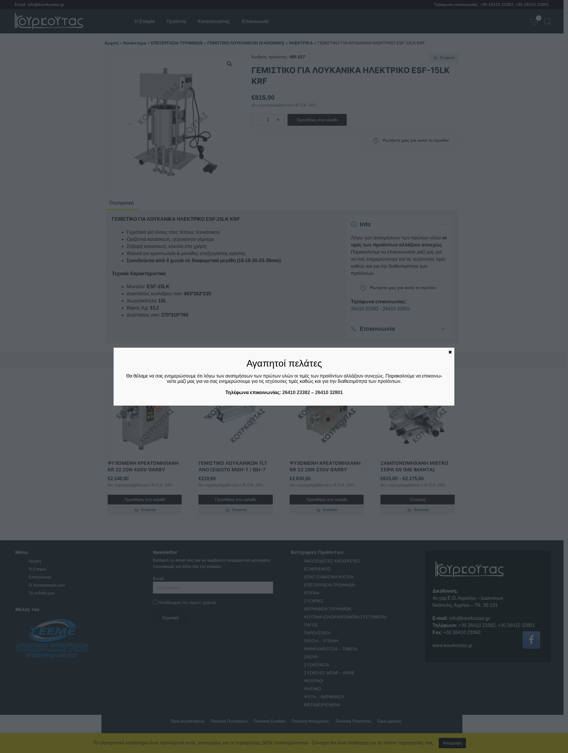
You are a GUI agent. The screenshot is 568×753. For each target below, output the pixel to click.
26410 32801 (329, 392)
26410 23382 (296, 392)
